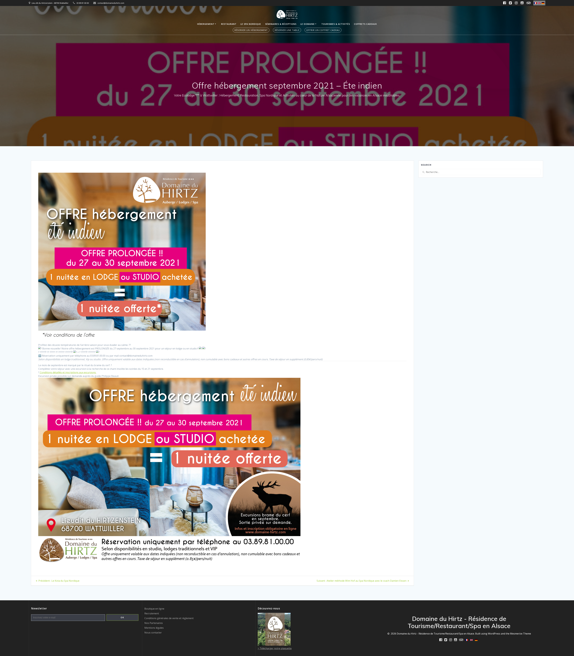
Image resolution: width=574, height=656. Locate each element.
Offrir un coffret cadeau (323, 30)
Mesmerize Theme (520, 633)
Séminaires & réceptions (280, 24)
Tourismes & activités (335, 24)
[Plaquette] (274, 644)
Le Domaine (307, 24)
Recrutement (151, 613)
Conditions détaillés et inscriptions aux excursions (67, 372)
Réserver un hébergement (251, 30)
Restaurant (228, 24)
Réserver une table (287, 30)
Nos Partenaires (153, 623)
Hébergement (205, 24)
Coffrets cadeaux (365, 24)
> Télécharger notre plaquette (275, 648)
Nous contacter (153, 632)
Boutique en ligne (154, 608)
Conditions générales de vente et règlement (169, 618)
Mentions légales (154, 627)
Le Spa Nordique (251, 24)
